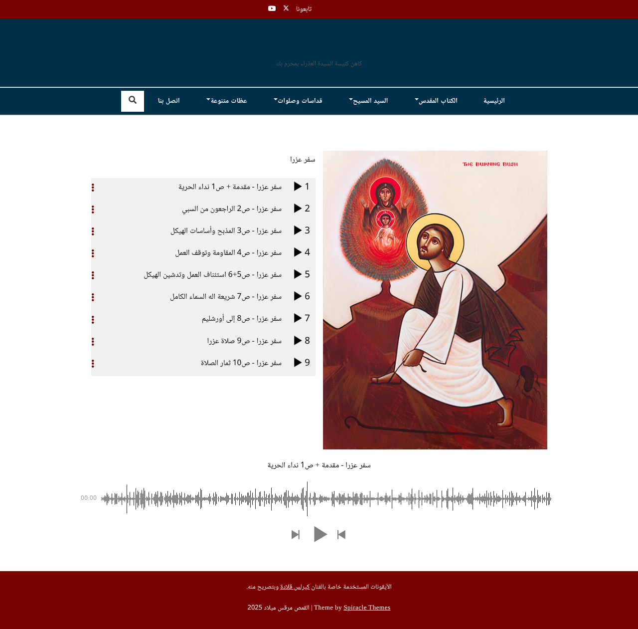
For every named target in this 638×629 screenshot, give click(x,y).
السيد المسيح (370, 101)
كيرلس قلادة (295, 587)
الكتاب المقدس (438, 101)
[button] (342, 535)
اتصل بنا (168, 101)
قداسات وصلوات (300, 101)
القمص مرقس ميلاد (319, 47)
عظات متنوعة (228, 101)
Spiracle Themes (366, 608)
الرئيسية (494, 101)
